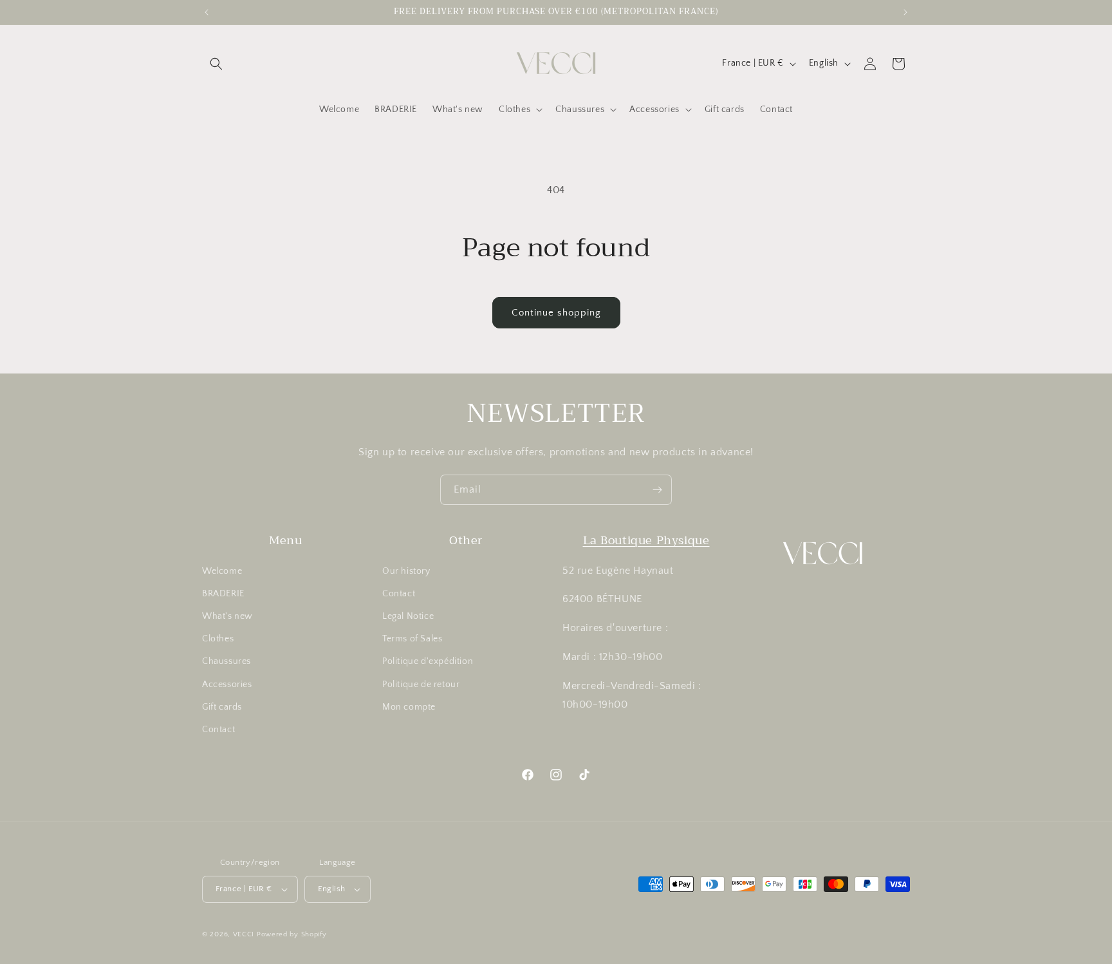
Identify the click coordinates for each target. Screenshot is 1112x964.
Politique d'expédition (427, 661)
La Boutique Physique (646, 540)
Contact (218, 729)
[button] (216, 64)
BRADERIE (223, 594)
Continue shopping (556, 312)
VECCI (244, 934)
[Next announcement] (905, 12)
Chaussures (226, 661)
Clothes (218, 639)
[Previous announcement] (206, 12)
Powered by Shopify (292, 934)
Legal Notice (408, 616)
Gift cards (222, 707)
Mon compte (409, 707)
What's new (227, 616)
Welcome (222, 571)
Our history (406, 571)
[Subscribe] (657, 490)
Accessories (227, 684)
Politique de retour (420, 684)
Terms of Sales (412, 639)
